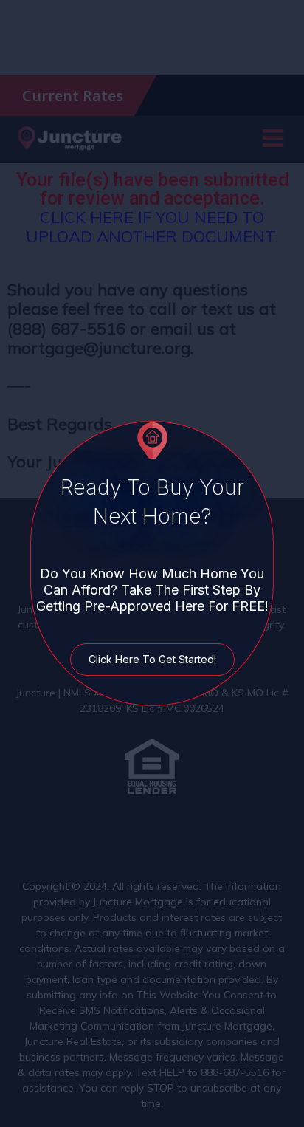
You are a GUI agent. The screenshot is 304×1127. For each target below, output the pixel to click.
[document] (152, 563)
